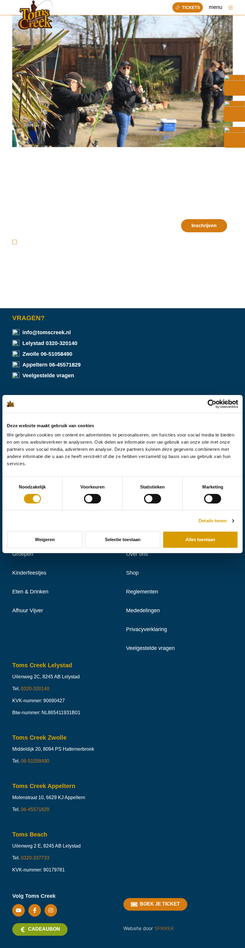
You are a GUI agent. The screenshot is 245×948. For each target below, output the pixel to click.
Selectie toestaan (122, 539)
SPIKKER (164, 928)
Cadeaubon (44, 929)
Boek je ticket (160, 903)
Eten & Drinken (30, 592)
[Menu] (230, 7)
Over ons (137, 554)
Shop (132, 573)
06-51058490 (56, 354)
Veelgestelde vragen (48, 375)
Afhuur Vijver (27, 610)
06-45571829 (65, 365)
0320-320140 (61, 343)
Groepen (22, 554)
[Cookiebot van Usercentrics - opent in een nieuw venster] (212, 403)
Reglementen (142, 592)
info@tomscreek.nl (46, 332)
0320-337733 (35, 857)
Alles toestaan (200, 539)
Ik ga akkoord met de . (68, 242)
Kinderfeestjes (29, 573)
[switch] (92, 498)
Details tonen (212, 520)
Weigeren (45, 539)
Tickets (191, 7)
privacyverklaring (80, 242)
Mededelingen (143, 610)
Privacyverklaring (146, 629)
